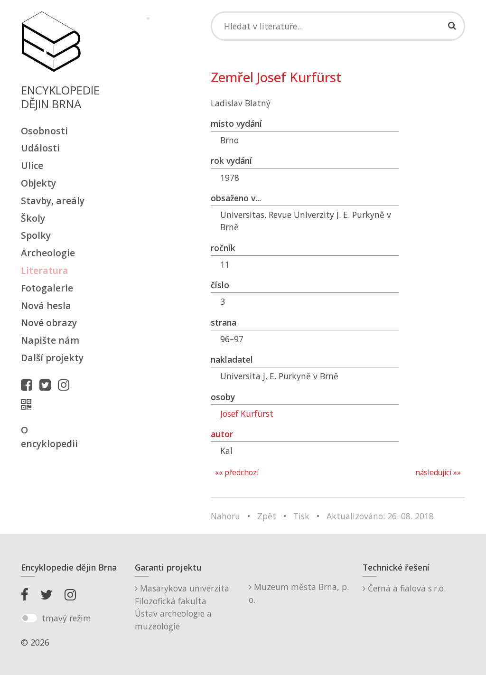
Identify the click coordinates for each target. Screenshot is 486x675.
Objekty (38, 183)
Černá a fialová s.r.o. (405, 588)
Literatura (44, 270)
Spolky (36, 235)
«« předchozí (237, 473)
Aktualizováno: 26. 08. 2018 (380, 516)
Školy (33, 218)
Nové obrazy (49, 322)
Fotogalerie (47, 287)
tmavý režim (66, 618)
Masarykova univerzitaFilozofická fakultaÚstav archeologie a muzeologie (182, 606)
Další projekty (52, 357)
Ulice (32, 165)
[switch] (29, 618)
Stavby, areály (52, 200)
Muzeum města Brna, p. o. (299, 593)
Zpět (266, 516)
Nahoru (225, 516)
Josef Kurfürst (246, 413)
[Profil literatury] (28, 404)
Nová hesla (46, 305)
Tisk (301, 516)
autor (222, 434)
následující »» (438, 473)
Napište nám (50, 340)
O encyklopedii (49, 436)
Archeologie (48, 252)
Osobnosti (44, 130)
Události (40, 147)
